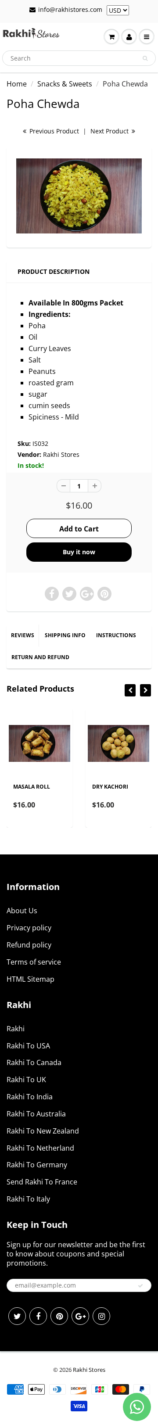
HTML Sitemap (30, 979)
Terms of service (34, 962)
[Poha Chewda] (79, 196)
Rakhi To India (30, 1096)
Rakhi (16, 1028)
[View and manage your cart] (111, 37)
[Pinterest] (59, 1316)
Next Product (110, 131)
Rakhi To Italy (28, 1199)
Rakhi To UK (26, 1079)
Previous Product (53, 131)
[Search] (145, 58)
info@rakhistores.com (70, 9)
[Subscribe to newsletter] (140, 1286)
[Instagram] (101, 1316)
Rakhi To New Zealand (43, 1131)
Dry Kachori (110, 786)
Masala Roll (31, 786)
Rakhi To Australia (36, 1114)
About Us (22, 910)
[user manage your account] (129, 36)
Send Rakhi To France (42, 1182)
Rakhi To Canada (34, 1062)
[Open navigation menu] (146, 37)
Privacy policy (29, 928)
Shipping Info (65, 635)
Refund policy (29, 945)
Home (17, 84)
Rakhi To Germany (37, 1165)
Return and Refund (40, 657)
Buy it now (79, 552)
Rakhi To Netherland (40, 1148)
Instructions (116, 635)
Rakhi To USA (28, 1046)
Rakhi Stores (61, 454)
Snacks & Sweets (64, 84)
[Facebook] (38, 1316)
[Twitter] (17, 1316)
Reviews (22, 635)
